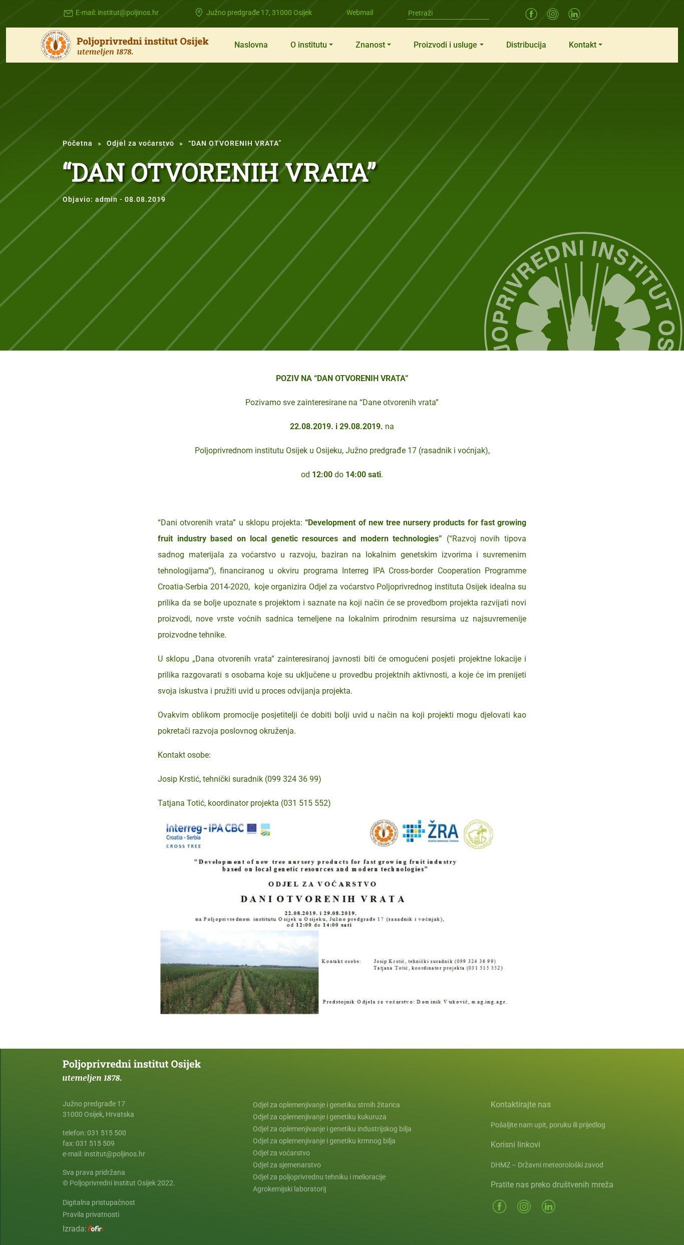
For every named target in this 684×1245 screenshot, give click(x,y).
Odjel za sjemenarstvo (287, 1165)
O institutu (308, 45)
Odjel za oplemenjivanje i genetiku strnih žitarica (326, 1105)
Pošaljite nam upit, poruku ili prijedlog (548, 1125)
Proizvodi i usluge (445, 45)
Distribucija (526, 45)
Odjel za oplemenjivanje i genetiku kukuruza (320, 1117)
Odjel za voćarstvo (140, 143)
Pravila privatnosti (91, 1214)
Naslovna (251, 45)
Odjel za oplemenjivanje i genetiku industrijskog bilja (332, 1129)
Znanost (370, 45)
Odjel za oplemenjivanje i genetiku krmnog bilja (324, 1141)
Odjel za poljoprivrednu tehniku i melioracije (319, 1177)
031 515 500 (106, 1133)
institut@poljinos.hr (128, 13)
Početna (78, 143)
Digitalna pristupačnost (99, 1202)
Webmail (360, 13)
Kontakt (582, 45)
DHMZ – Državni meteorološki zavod (547, 1165)
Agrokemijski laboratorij (289, 1189)
